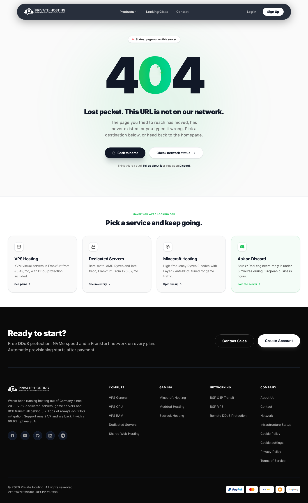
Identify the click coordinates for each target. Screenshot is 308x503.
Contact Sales (234, 341)
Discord (184, 165)
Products (127, 12)
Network (266, 415)
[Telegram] (62, 435)
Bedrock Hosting (171, 415)
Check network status (173, 153)
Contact (182, 12)
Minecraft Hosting (172, 397)
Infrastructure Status (275, 424)
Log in (251, 12)
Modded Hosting (171, 406)
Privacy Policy (270, 451)
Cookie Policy (270, 433)
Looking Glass (157, 12)
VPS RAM (116, 415)
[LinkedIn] (50, 435)
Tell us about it (152, 165)
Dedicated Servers (123, 424)
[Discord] (25, 435)
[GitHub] (37, 435)
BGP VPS (216, 406)
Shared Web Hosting (124, 433)
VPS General (118, 397)
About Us (267, 397)
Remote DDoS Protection (228, 415)
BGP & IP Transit (222, 397)
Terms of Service (272, 460)
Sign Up (273, 12)
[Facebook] (12, 435)
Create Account (279, 340)
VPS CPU (116, 406)
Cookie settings (272, 442)
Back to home (127, 153)
